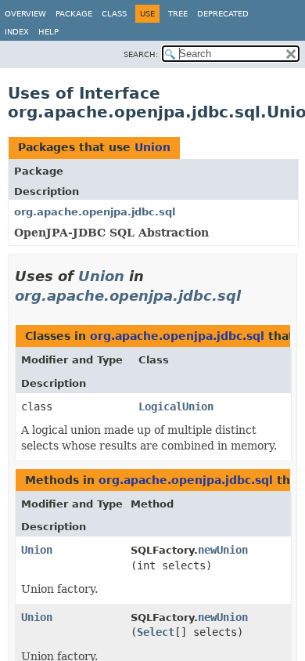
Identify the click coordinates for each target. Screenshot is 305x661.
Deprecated (223, 13)
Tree (178, 13)
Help (48, 31)
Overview (25, 13)
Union (152, 147)
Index (17, 31)
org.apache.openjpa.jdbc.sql (94, 212)
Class (114, 13)
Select (155, 632)
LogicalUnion (176, 406)
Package (74, 13)
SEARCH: (141, 54)
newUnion (223, 550)
